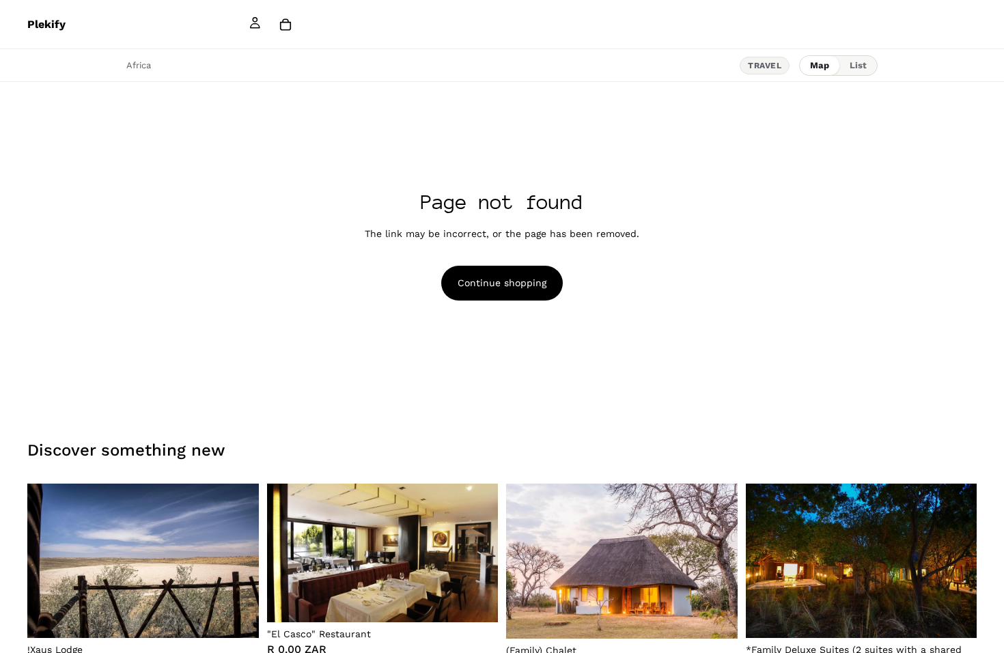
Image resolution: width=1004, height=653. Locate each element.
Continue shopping (502, 282)
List (858, 65)
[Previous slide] (47, 561)
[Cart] (285, 25)
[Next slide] (238, 561)
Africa (138, 65)
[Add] (237, 617)
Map (819, 65)
